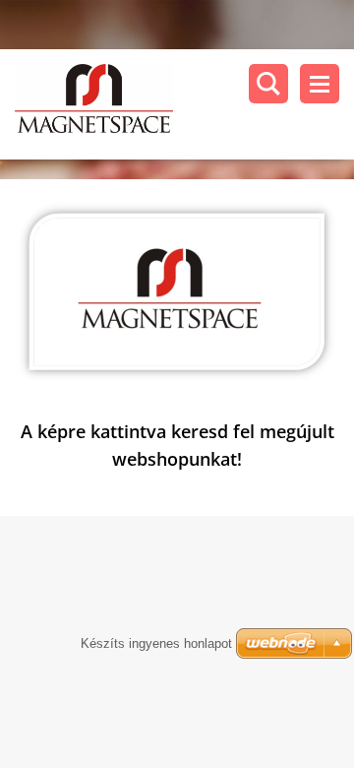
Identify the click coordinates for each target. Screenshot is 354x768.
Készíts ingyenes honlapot (156, 643)
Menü (319, 83)
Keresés (268, 83)
